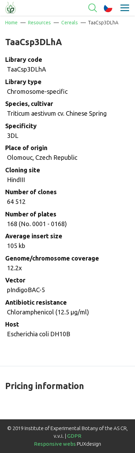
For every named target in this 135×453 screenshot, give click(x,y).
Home (11, 22)
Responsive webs (55, 444)
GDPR (74, 436)
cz (108, 8)
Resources (39, 22)
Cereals (69, 22)
